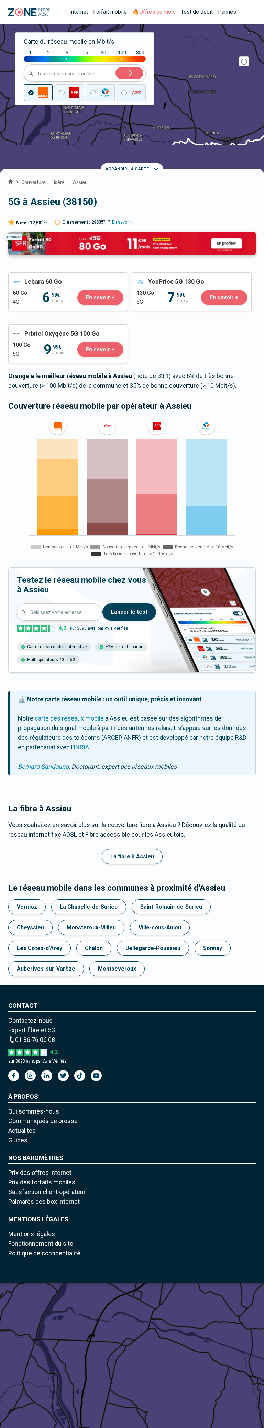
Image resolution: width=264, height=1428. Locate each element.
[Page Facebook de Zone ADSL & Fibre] (14, 1075)
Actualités (22, 1130)
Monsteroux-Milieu (91, 927)
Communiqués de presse (43, 1121)
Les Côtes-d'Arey (39, 948)
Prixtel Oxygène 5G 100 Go (45, 329)
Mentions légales (31, 1234)
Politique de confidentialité (44, 1253)
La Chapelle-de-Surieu (89, 906)
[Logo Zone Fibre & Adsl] (29, 12)
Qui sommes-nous (33, 1111)
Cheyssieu (30, 927)
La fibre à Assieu (132, 856)
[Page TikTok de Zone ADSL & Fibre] (80, 1075)
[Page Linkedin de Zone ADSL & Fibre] (46, 1075)
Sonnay (212, 948)
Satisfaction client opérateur (47, 1192)
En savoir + (122, 222)
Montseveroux (117, 968)
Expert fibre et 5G (31, 1030)
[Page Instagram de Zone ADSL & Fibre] (30, 1075)
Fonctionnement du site (40, 1243)
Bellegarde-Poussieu (152, 948)
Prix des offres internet (40, 1172)
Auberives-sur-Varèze (46, 968)
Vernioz (27, 906)
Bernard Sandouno (43, 766)
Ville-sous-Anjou (160, 927)
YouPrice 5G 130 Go (159, 277)
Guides (18, 1140)
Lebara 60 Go (26, 277)
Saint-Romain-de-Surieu (171, 906)
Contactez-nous (30, 1020)
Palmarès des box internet (44, 1201)
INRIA (81, 747)
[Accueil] (10, 180)
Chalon (94, 948)
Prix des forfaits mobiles (41, 1182)
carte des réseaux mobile (69, 718)
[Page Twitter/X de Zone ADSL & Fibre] (63, 1075)
